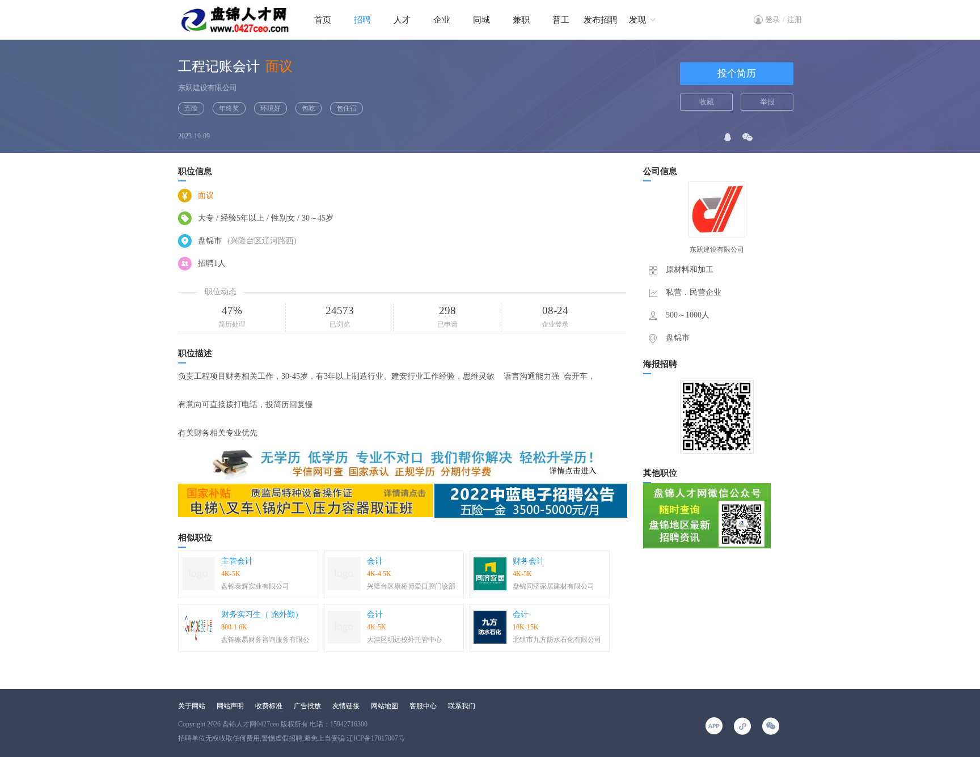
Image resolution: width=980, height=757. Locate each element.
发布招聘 (601, 19)
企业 (441, 19)
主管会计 (237, 561)
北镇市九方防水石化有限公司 (557, 640)
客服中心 (423, 706)
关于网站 (191, 706)
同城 (481, 19)
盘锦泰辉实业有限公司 (255, 586)
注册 (794, 19)
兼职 (521, 19)
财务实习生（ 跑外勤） (262, 614)
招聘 (362, 19)
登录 (772, 19)
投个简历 (736, 73)
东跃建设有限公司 (207, 87)
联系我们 (461, 706)
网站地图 (384, 706)
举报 (767, 102)
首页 (322, 19)
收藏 (706, 102)
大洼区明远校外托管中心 (404, 640)
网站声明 (230, 706)
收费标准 (268, 706)
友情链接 (346, 706)
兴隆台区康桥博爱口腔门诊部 (411, 586)
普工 (560, 19)
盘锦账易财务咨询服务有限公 (265, 640)
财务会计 (528, 561)
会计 (375, 561)
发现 (637, 19)
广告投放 (307, 706)
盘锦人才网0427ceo (250, 724)
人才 (402, 19)
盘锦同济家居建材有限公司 (553, 586)
